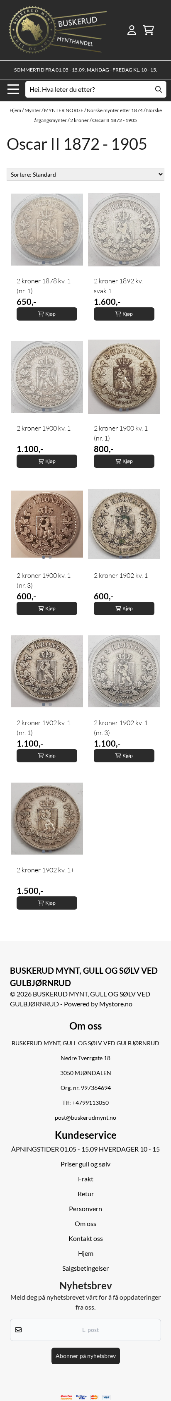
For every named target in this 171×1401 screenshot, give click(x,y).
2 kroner (80, 120)
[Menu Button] (13, 89)
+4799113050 (90, 1102)
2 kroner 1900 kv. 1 (44, 428)
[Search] (158, 89)
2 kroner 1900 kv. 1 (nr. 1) (121, 433)
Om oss (85, 1223)
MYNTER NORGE (64, 110)
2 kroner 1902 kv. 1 (121, 575)
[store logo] (58, 30)
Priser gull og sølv (85, 1164)
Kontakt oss (85, 1238)
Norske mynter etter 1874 (115, 110)
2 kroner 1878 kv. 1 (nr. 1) (44, 286)
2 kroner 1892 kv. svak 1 (118, 286)
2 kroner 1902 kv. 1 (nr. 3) (121, 727)
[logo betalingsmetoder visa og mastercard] (85, 1397)
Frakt (85, 1179)
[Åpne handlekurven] (148, 30)
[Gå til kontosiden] (131, 30)
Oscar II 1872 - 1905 (114, 120)
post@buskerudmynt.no (85, 1117)
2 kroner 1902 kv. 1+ (45, 870)
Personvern (85, 1208)
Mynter (33, 110)
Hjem (16, 110)
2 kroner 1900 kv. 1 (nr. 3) (44, 580)
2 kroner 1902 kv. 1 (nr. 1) (44, 727)
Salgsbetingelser (85, 1268)
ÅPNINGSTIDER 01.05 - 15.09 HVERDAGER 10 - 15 (85, 1149)
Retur (86, 1193)
